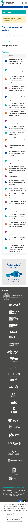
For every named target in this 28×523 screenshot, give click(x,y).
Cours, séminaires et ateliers (13, 36)
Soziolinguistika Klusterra (12, 31)
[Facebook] (20, 501)
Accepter (9, 515)
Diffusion (7, 33)
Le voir (15, 21)
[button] (22, 3)
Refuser (18, 515)
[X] (24, 501)
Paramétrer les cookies (14, 519)
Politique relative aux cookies (18, 510)
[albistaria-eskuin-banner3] (14, 269)
